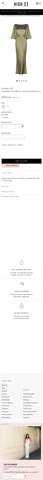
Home (3, 16)
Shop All (4, 391)
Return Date (5, 133)
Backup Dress (27, 397)
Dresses (4, 394)
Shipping (26, 400)
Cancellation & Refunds (30, 403)
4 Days (6, 115)
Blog (3, 388)
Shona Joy (7, 88)
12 (8, 106)
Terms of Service (7, 414)
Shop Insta (5, 411)
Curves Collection (7, 403)
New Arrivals (6, 397)
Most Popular (6, 400)
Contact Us (26, 417)
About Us (5, 385)
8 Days (6, 117)
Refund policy (6, 417)
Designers (5, 408)
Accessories (5, 405)
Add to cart (22, 161)
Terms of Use (27, 408)
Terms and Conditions (30, 411)
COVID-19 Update (28, 394)
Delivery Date (6, 122)
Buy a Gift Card (28, 414)
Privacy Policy (27, 405)
